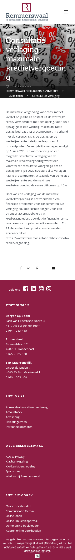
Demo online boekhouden (22, 525)
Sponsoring (13, 471)
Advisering (13, 417)
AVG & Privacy (15, 456)
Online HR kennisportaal (22, 521)
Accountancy (14, 412)
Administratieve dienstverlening (27, 407)
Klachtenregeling (17, 461)
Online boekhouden (18, 506)
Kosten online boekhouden (23, 530)
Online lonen (14, 516)
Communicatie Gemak (20, 511)
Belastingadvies (16, 422)
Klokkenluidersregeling (21, 466)
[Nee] (70, 548)
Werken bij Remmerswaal (23, 476)
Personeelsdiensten (19, 427)
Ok (37, 556)
